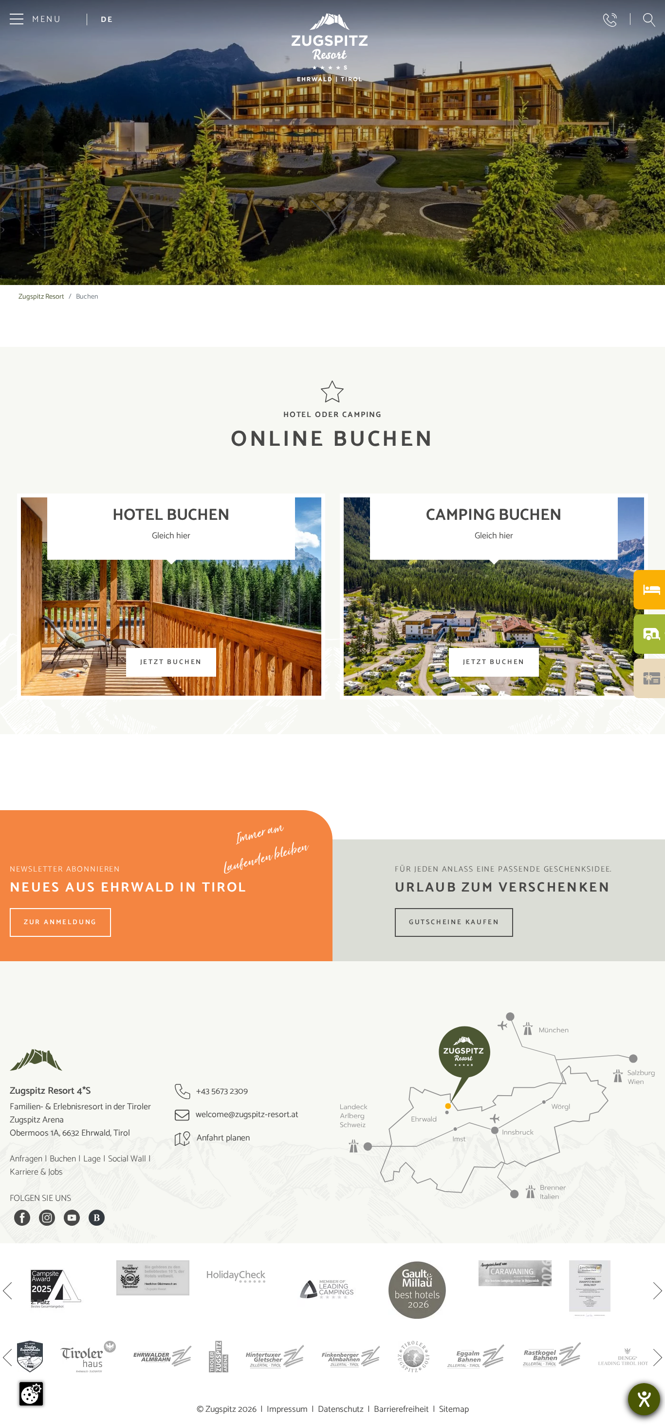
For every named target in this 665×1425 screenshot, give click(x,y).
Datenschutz (341, 1409)
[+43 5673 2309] (610, 20)
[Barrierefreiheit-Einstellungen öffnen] (644, 1399)
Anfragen (26, 1159)
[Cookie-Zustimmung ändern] (31, 1394)
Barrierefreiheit (401, 1409)
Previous (7, 1292)
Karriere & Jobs (36, 1172)
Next (658, 1292)
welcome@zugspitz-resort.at (246, 1114)
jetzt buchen (171, 662)
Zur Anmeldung (60, 922)
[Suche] (649, 20)
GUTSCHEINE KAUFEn (454, 922)
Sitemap (454, 1409)
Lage (92, 1159)
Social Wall (127, 1159)
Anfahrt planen (222, 1138)
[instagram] (47, 1217)
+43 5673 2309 (221, 1091)
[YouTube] (71, 1217)
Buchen (63, 1159)
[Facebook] (22, 1217)
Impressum (287, 1409)
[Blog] (96, 1217)
